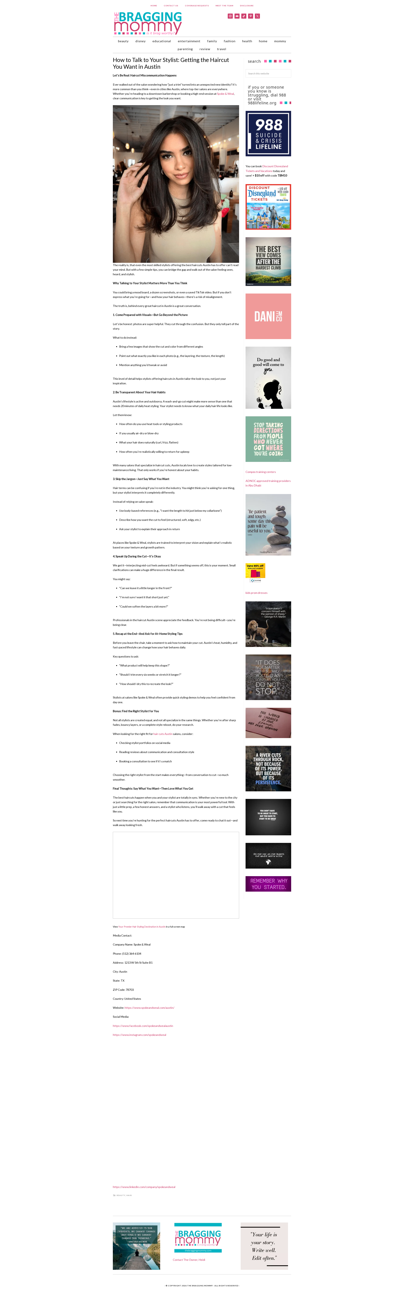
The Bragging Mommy (200, 1285)
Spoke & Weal (225, 93)
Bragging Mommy (148, 23)
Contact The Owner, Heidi (189, 1259)
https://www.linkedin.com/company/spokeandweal (144, 1187)
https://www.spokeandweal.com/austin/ (149, 1007)
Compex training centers (261, 472)
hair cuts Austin (162, 734)
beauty (121, 1195)
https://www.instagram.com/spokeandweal (139, 1034)
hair (129, 1195)
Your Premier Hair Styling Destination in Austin (142, 926)
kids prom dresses (256, 592)
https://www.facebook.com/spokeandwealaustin (143, 1025)
